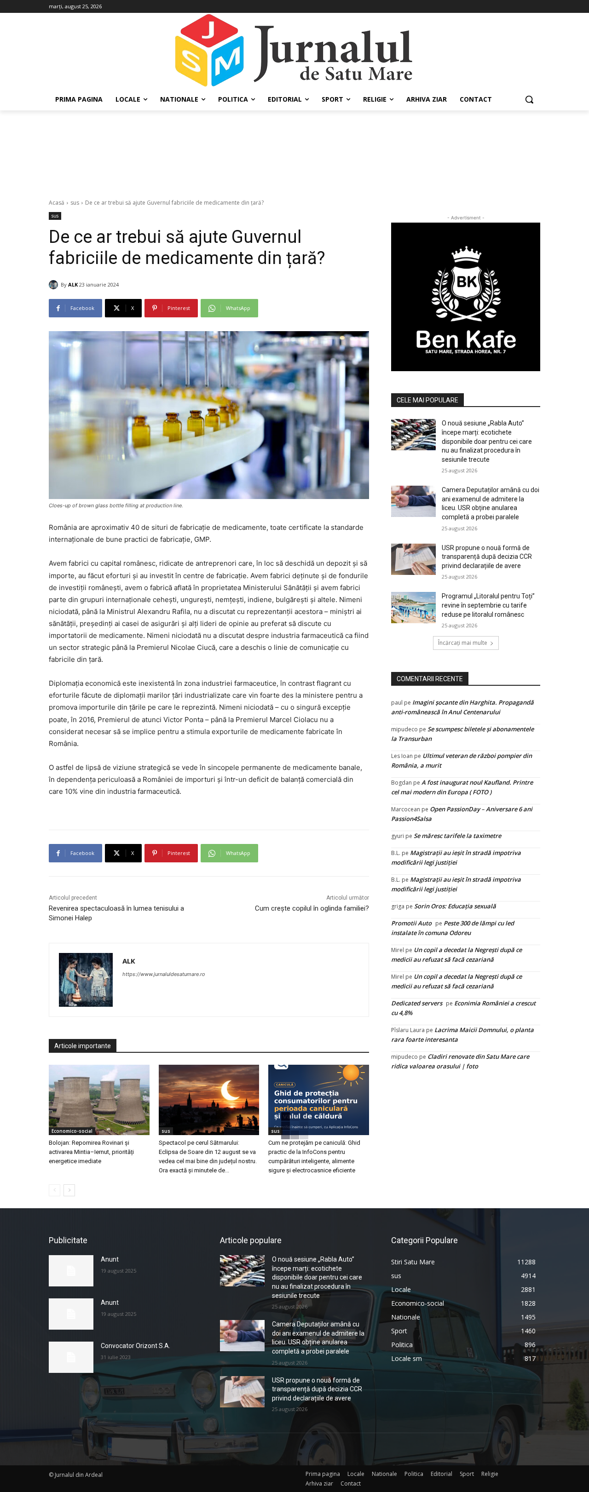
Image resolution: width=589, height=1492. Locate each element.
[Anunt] (71, 1270)
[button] (529, 99)
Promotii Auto (411, 923)
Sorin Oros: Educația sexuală (455, 906)
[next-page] (69, 1190)
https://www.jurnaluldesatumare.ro (163, 974)
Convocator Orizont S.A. (135, 1345)
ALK (73, 284)
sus (74, 203)
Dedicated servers (416, 1003)
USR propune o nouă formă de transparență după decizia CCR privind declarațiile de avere (487, 556)
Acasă (56, 203)
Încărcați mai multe (462, 643)
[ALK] (55, 284)
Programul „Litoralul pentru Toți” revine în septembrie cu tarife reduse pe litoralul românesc (488, 605)
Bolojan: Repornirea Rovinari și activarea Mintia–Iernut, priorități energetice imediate (91, 1152)
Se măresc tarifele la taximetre (457, 836)
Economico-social (72, 1131)
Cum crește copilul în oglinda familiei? (312, 908)
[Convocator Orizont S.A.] (71, 1357)
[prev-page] (54, 1190)
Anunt (110, 1259)
